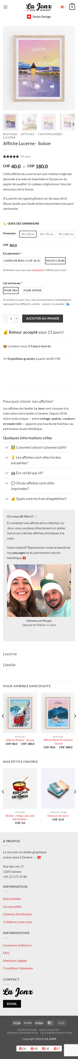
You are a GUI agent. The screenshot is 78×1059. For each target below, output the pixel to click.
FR (62, 7)
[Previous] (9, 68)
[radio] (28, 234)
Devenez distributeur (17, 914)
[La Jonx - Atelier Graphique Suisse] (39, 7)
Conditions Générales (18, 968)
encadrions (38, 270)
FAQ (6, 953)
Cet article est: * (13, 283)
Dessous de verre (58, 815)
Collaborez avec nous (17, 921)
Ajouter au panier (42, 318)
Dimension (9, 233)
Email (12, 1004)
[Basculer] (7, 447)
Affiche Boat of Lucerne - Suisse (58, 741)
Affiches (27, 134)
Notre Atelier (12, 899)
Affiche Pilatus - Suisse (20, 740)
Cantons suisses (50, 134)
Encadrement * (12, 253)
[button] (5, 7)
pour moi (11, 290)
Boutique (10, 134)
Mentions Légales (15, 960)
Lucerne (9, 137)
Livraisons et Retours (17, 945)
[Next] (68, 68)
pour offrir (32, 290)
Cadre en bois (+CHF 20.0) (22, 260)
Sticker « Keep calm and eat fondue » (20, 817)
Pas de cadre (55, 260)
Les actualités (12, 906)
